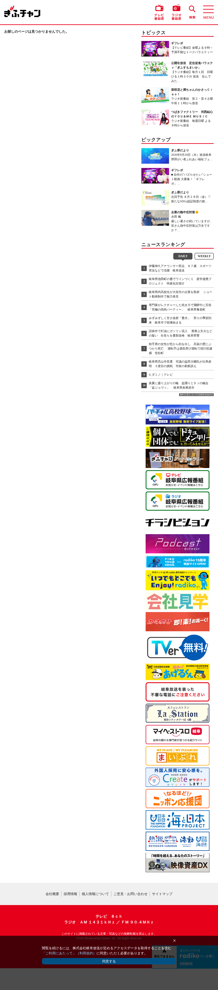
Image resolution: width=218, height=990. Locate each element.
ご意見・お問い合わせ (130, 894)
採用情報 (70, 894)
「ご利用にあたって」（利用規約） (69, 953)
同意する (109, 961)
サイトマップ (162, 894)
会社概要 (52, 894)
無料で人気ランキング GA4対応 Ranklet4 (195, 395)
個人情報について (95, 894)
